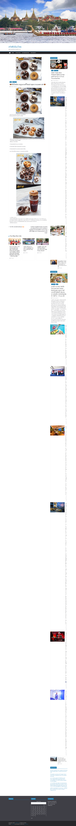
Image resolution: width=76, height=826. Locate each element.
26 (38, 813)
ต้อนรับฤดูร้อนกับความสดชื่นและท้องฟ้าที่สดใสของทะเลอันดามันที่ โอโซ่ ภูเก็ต (66, 342)
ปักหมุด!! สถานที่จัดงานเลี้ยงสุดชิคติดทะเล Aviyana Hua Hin (66, 239)
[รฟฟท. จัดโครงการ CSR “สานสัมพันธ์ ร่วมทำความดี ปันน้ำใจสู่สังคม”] (28, 239)
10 (34, 809)
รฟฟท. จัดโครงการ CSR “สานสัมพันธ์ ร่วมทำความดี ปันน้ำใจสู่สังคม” (28, 248)
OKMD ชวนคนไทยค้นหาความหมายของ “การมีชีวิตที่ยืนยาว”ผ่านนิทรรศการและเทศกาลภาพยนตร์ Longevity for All (58, 789)
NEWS (13, 52)
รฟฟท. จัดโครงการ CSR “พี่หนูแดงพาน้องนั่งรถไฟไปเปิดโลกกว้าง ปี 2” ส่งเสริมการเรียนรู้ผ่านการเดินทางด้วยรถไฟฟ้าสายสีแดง (66, 392)
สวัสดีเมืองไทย (15, 46)
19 (38, 811)
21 (42, 811)
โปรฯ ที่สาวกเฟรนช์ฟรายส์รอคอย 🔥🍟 (17, 226)
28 (42, 813)
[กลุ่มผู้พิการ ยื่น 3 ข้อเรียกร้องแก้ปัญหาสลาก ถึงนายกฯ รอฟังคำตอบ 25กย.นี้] (42, 239)
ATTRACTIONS (18, 52)
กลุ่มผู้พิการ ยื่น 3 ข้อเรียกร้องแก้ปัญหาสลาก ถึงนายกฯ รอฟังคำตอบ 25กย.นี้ (42, 248)
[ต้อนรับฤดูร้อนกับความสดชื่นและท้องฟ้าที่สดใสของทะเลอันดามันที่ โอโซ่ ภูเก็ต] (57, 345)
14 (42, 809)
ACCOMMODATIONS (25, 52)
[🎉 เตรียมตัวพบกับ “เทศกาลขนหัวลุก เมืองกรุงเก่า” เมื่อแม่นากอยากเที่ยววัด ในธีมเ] (57, 660)
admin (16, 86)
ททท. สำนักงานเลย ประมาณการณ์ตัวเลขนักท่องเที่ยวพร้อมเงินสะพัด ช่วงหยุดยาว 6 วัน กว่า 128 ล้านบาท (62, 760)
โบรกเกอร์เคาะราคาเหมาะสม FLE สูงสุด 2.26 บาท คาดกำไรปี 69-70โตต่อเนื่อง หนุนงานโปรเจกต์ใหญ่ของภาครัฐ (58, 775)
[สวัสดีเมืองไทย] (10, 52)
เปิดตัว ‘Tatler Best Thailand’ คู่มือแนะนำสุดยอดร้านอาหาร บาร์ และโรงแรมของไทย (58, 75)
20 (40, 811)
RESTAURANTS (33, 52)
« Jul (31, 818)
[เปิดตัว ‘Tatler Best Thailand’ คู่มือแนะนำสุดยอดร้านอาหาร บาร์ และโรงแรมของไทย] (58, 64)
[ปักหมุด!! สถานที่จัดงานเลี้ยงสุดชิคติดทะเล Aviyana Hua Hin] (57, 242)
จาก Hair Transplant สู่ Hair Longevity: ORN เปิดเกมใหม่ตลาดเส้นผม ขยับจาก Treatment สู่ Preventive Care (58, 771)
